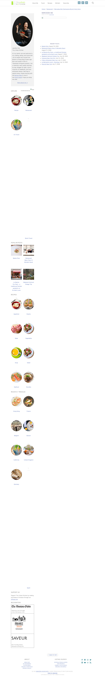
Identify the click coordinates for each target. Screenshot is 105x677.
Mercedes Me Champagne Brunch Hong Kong (67, 9)
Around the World (60, 666)
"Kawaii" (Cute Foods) (61, 665)
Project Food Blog (27, 666)
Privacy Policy (27, 668)
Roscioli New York (47, 64)
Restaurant (50, 9)
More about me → (22, 82)
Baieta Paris (45, 46)
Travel (43, 3)
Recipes (50, 3)
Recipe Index (18, 75)
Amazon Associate (42, 671)
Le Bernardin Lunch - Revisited (50, 62)
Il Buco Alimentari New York (50, 60)
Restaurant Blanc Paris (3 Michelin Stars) (53, 48)
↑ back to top (52, 655)
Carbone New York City (48, 58)
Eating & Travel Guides (60, 662)
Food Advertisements (25, 90)
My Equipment (27, 663)
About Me (35, 3)
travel (16, 77)
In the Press (27, 665)
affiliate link (14, 599)
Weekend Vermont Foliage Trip (50, 56)
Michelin (57, 3)
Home (43, 9)
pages (20, 77)
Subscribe (66, 3)
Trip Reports (61, 663)
